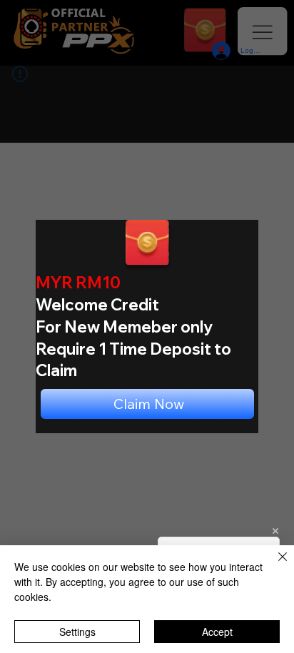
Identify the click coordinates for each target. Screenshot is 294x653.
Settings (77, 631)
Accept (217, 631)
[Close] (274, 565)
